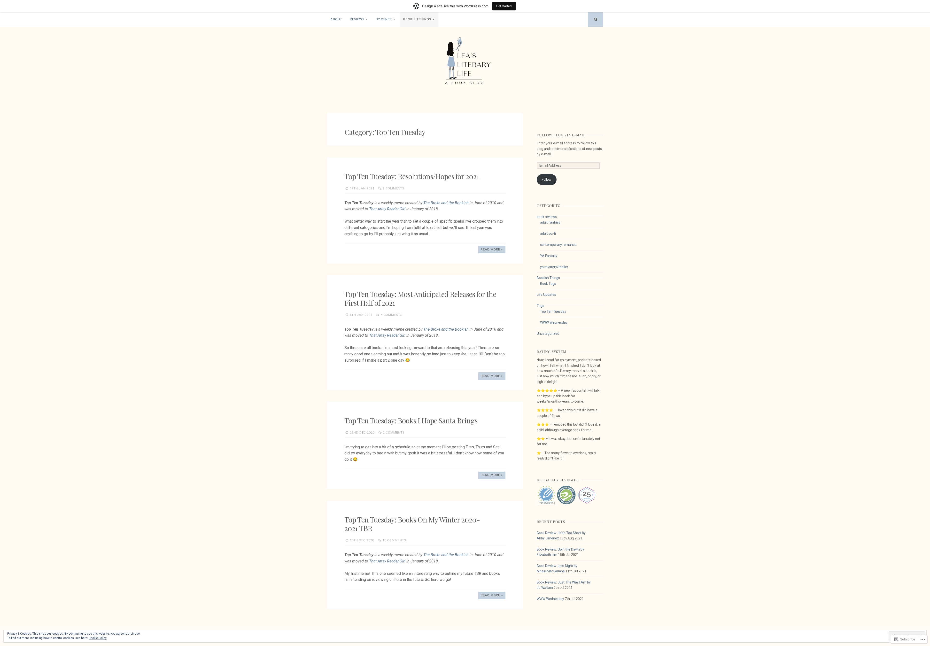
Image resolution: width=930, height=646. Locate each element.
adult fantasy (550, 222)
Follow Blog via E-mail (561, 135)
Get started (504, 6)
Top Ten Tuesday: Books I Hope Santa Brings (410, 420)
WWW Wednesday (553, 322)
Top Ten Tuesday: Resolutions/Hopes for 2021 (411, 176)
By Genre (384, 19)
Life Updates (546, 294)
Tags (540, 306)
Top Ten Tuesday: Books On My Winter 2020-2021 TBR (412, 524)
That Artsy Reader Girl (387, 209)
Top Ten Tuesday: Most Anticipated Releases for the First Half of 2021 (420, 298)
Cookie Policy (98, 638)
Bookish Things (417, 19)
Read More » (492, 249)
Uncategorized (548, 333)
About (336, 19)
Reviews (357, 19)
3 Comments (393, 188)
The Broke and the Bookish (446, 203)
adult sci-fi (548, 233)
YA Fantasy (548, 256)
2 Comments (394, 432)
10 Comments (394, 540)
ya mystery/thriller (554, 267)
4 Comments (392, 315)
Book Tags (548, 284)
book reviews (547, 217)
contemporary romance (558, 245)
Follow (546, 179)
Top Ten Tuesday (553, 311)
